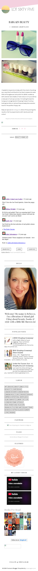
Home (19, 249)
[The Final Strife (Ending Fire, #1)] (6, 516)
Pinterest (24, 118)
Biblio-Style (24, 386)
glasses (20, 410)
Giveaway (29, 394)
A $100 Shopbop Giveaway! (23, 338)
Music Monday (9, 405)
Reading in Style (10, 407)
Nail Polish (18, 405)
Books (19, 389)
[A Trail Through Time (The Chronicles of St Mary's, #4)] (22, 516)
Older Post (32, 249)
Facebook (18, 118)
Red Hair (18, 407)
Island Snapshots (10, 399)
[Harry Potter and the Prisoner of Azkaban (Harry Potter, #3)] (10, 522)
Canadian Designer (10, 392)
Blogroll (20, 437)
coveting (14, 410)
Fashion (23, 394)
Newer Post (6, 249)
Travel (31, 407)
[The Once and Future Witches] (25, 528)
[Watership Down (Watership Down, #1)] (6, 522)
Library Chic (21, 399)
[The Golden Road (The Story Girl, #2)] (14, 516)
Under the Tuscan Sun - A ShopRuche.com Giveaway (23, 365)
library (27, 410)
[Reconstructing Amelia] (14, 528)
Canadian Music (9, 394)
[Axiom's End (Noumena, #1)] (10, 528)
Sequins (24, 407)
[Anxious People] (29, 522)
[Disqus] (19, 170)
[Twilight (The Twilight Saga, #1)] (6, 528)
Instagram (29, 118)
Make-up (25, 137)
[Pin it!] (25, 128)
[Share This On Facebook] (19, 128)
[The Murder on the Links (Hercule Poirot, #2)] (25, 516)
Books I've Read (12, 509)
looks (7, 412)
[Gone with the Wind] (18, 522)
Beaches (11, 386)
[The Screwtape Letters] (14, 522)
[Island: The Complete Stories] (18, 516)
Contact (25, 437)
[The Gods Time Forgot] (29, 516)
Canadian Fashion (23, 392)
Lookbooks (8, 402)
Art (6, 386)
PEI (23, 405)
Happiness (8, 397)
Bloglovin (8, 118)
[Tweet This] (22, 128)
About (15, 437)
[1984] (25, 522)
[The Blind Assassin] (22, 528)
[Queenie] (10, 516)
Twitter (13, 118)
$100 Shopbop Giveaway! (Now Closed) (22, 351)
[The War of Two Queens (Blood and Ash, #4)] (18, 528)
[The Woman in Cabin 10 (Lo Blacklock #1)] (14, 533)
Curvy (17, 394)
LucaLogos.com (31, 568)
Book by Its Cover (10, 389)
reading (12, 412)
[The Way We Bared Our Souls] (6, 533)
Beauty (18, 137)
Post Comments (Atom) (17, 252)
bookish (7, 410)
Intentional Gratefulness (20, 397)
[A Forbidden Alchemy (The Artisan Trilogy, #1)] (10, 533)
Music (21, 402)
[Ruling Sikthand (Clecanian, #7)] (29, 528)
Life (27, 399)
